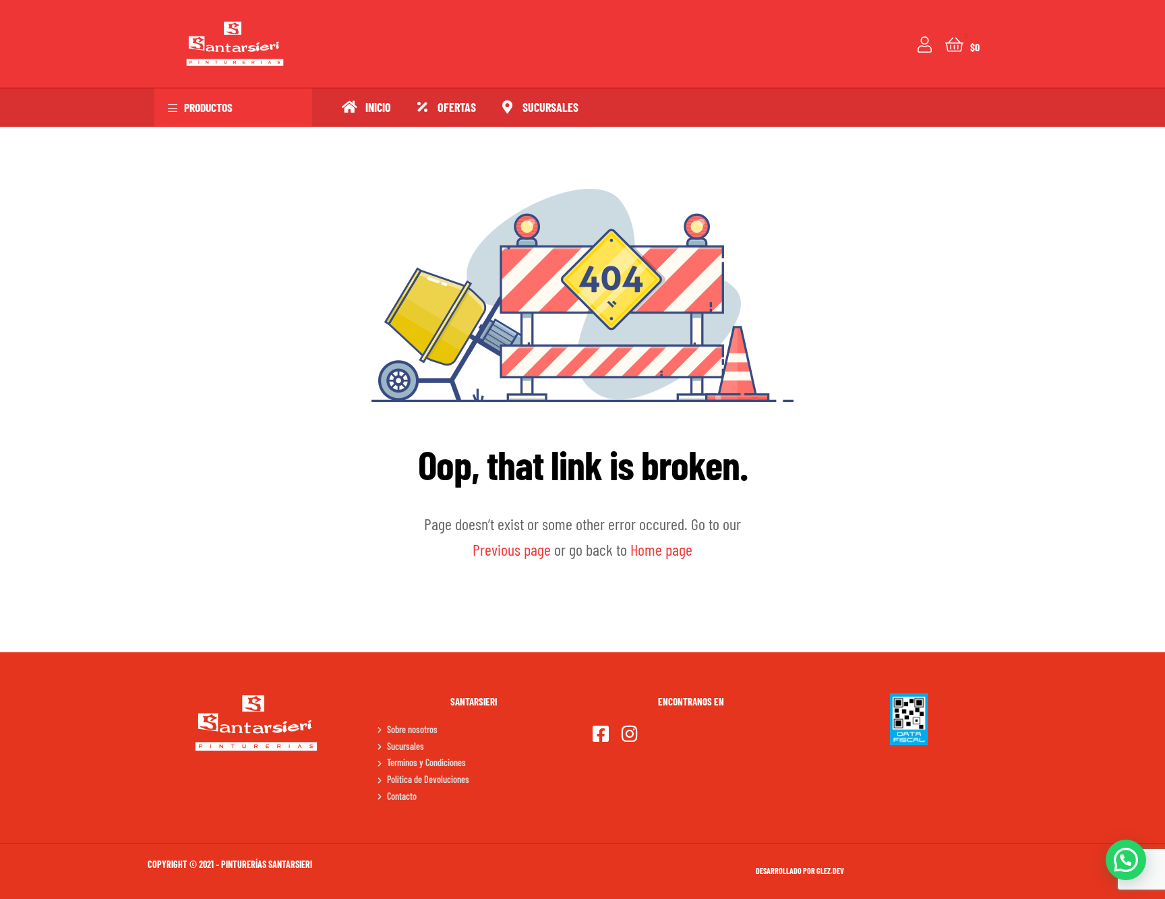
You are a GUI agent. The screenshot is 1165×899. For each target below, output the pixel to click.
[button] (1126, 860)
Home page (661, 549)
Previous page (512, 549)
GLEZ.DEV (830, 870)
